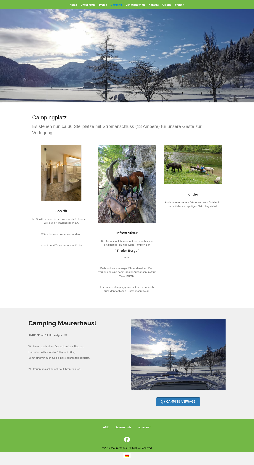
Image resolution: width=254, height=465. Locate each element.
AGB (106, 427)
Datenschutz (123, 427)
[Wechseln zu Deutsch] (127, 455)
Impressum (144, 427)
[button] (127, 439)
